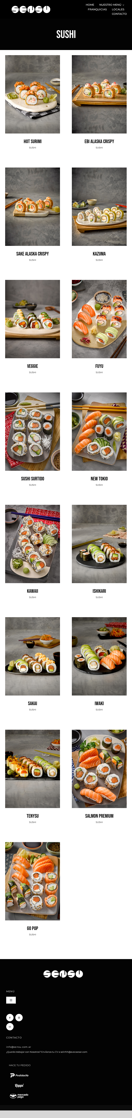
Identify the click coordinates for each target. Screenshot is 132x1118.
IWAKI (99, 650)
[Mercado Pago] (19, 1093)
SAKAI (33, 650)
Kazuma (99, 200)
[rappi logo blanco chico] (19, 1083)
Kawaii (33, 537)
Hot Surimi (33, 88)
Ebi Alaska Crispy (99, 88)
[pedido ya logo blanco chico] (19, 1073)
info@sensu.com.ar (18, 1046)
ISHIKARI (99, 537)
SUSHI (32, 101)
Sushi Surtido (33, 425)
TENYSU (33, 762)
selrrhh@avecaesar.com (73, 1051)
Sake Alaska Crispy (33, 200)
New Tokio (99, 425)
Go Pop (33, 874)
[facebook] (10, 1017)
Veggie (33, 312)
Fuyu (99, 312)
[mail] (10, 1026)
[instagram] (19, 1017)
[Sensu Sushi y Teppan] (31, 4)
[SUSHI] (32, 94)
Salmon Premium (99, 762)
